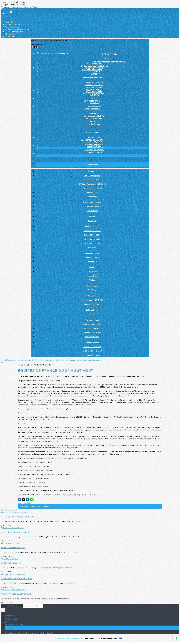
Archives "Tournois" (94, 152)
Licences (8, 617)
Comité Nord (94, 71)
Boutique (92, 220)
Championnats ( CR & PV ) (92, 300)
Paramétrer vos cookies (14, 624)
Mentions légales (11, 619)
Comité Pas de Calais (94, 66)
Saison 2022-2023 (92, 239)
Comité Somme (92, 206)
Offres (94, 74)
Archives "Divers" (92, 336)
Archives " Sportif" (94, 142)
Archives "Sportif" (94, 145)
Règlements (9, 34)
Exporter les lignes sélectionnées (13, 2)
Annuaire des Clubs (12, 27)
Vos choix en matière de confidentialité (101, 638)
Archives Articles (94, 137)
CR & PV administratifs (14, 31)
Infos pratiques (94, 106)
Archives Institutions (94, 147)
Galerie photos (94, 121)
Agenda (94, 98)
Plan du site (9, 615)
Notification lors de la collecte (70, 638)
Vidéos (92, 280)
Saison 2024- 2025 (92, 230)
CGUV (7, 622)
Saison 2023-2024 (94, 87)
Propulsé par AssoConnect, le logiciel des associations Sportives (29, 633)
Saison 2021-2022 (92, 243)
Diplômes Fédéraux (94, 90)
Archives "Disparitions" (94, 149)
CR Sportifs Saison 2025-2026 (17, 29)
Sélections (92, 271)
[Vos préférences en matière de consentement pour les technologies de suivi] (176, 638)
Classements (10, 36)
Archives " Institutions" (92, 324)
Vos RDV (92, 290)
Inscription (94, 95)
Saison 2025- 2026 (94, 82)
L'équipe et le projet (12, 24)
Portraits (92, 247)
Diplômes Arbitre (92, 257)
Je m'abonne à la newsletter (11, 605)
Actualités (9, 22)
